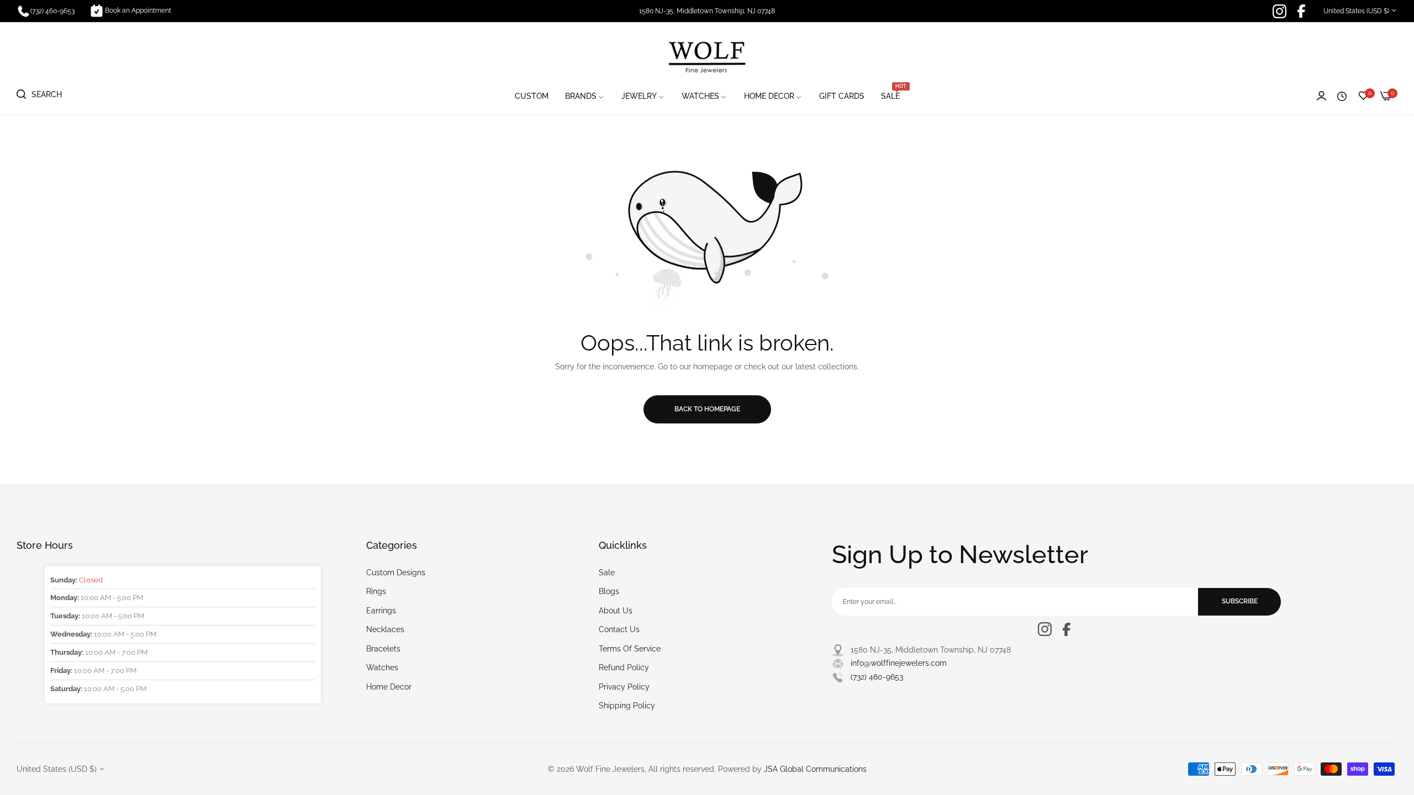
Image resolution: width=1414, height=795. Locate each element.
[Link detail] (1279, 11)
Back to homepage (707, 409)
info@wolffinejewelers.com (899, 663)
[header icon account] (1321, 96)
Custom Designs (395, 572)
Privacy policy (624, 686)
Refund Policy (624, 667)
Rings (376, 591)
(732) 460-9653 (877, 676)
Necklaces (385, 629)
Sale (607, 572)
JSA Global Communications (815, 769)
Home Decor (388, 686)
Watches (382, 667)
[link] (585, 96)
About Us (615, 610)
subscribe (1240, 601)
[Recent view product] (1342, 97)
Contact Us (619, 629)
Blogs (609, 591)
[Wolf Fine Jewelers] (707, 56)
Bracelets (383, 648)
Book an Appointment (138, 10)
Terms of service (630, 648)
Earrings (381, 610)
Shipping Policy (627, 705)
